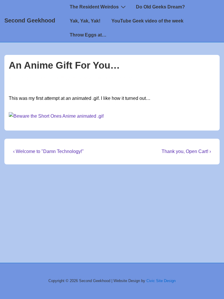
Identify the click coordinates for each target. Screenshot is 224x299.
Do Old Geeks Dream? (160, 6)
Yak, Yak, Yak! (85, 20)
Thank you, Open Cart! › (186, 151)
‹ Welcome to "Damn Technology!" (48, 151)
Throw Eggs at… (88, 34)
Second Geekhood (29, 20)
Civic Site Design (161, 281)
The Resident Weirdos (94, 6)
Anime (128, 79)
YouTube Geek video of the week (147, 20)
